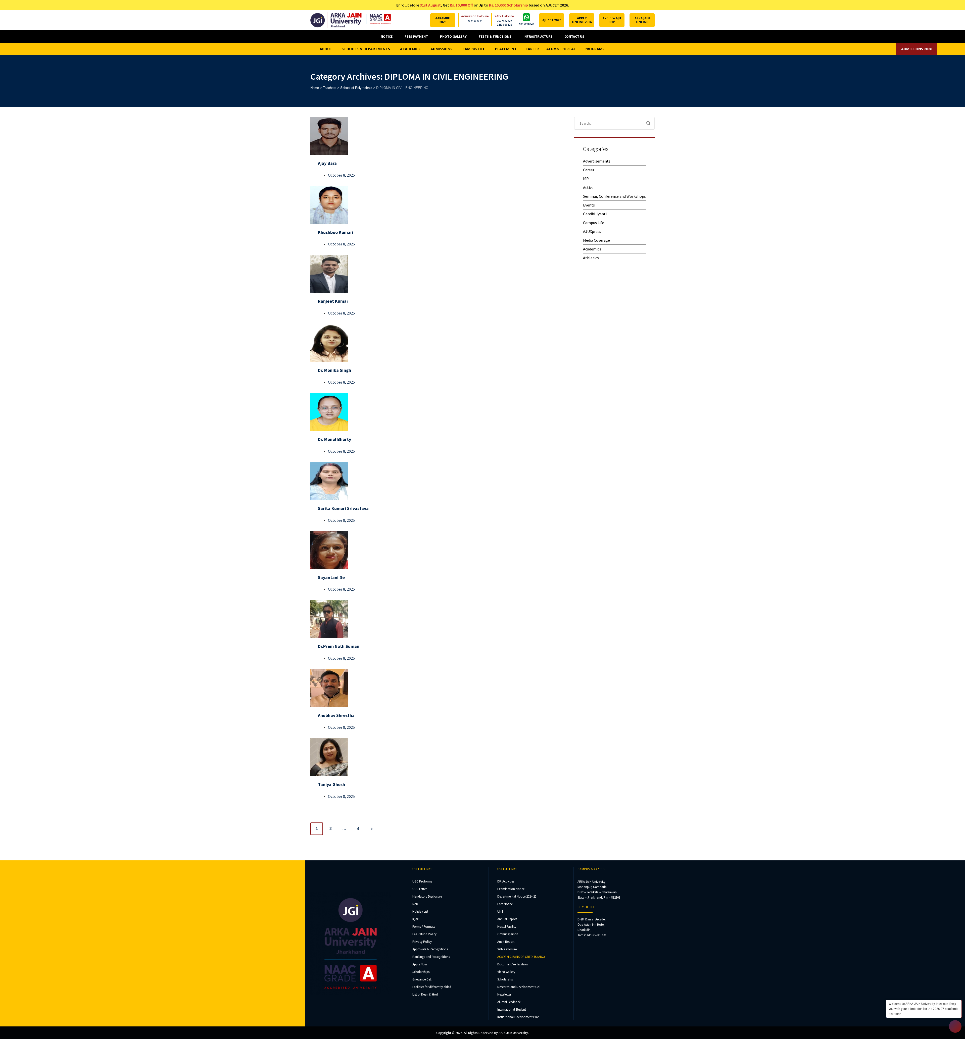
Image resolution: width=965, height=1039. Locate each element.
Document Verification (512, 964)
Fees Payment (416, 36)
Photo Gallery (453, 36)
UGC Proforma (422, 881)
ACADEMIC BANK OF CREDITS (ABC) (521, 957)
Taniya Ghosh (331, 784)
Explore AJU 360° (612, 20)
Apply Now (419, 964)
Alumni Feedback (508, 1002)
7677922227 (504, 21)
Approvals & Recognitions (430, 949)
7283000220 (504, 24)
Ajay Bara (327, 163)
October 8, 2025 (341, 175)
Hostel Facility (506, 926)
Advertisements (596, 161)
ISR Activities (505, 881)
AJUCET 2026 (551, 20)
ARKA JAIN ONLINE (642, 20)
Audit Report (505, 942)
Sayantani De (331, 577)
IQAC (415, 919)
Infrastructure (537, 36)
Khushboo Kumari (335, 232)
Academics (592, 248)
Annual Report (507, 919)
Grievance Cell (421, 979)
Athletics (591, 257)
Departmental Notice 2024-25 (516, 896)
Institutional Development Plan (518, 1017)
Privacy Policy (422, 942)
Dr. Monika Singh (334, 370)
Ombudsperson (507, 934)
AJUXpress (592, 231)
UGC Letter (419, 889)
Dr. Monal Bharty (334, 439)
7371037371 (474, 21)
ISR (586, 178)
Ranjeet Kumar (333, 301)
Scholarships (420, 972)
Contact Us (574, 36)
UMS (500, 911)
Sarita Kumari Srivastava (343, 508)
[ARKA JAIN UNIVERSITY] (350, 20)
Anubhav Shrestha (336, 715)
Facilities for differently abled (431, 987)
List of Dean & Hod (425, 994)
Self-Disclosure (507, 949)
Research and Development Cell (518, 987)
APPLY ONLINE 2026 (582, 20)
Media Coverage (596, 240)
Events (589, 204)
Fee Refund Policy (424, 934)
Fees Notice (505, 904)
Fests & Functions (495, 36)
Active (588, 187)
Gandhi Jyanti (595, 213)
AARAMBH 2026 (442, 20)
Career (588, 169)
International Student (511, 1009)
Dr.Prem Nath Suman (338, 646)
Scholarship (505, 979)
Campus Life (593, 222)
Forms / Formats (423, 926)
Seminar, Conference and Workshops (614, 196)
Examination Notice (510, 889)
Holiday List (420, 911)
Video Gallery (506, 972)
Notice (387, 36)
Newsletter (504, 994)
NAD (415, 904)
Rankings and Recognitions (431, 957)
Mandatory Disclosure (427, 896)
